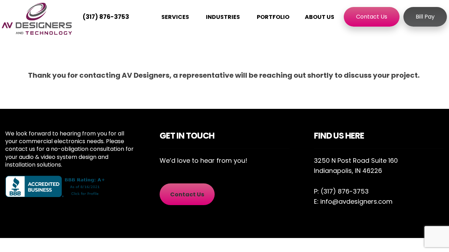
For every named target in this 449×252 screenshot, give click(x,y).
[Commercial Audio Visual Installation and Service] (37, 19)
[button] (187, 194)
